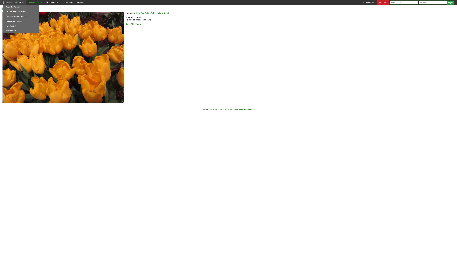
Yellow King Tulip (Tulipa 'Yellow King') (151, 13)
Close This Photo (133, 24)
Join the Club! (11, 31)
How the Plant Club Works (16, 12)
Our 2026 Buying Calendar (16, 16)
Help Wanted (11, 26)
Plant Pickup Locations (14, 21)
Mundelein (370, 2)
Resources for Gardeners (74, 2)
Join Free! (383, 2)
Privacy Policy (233, 109)
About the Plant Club (13, 7)
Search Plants (54, 2)
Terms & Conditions (246, 109)
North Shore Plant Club (15, 2)
